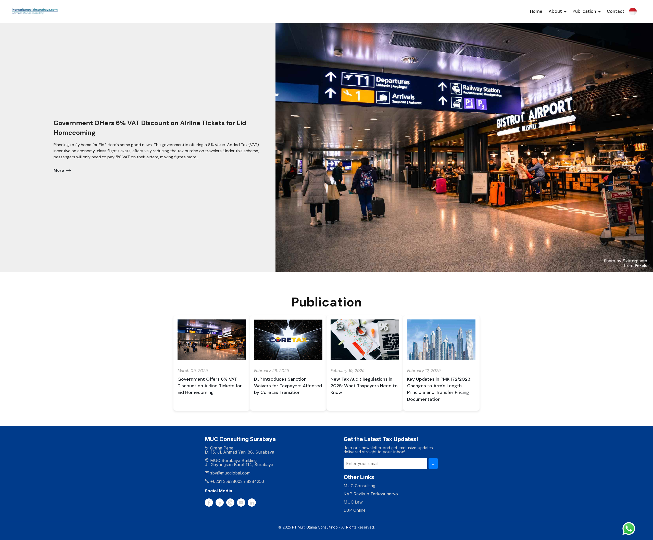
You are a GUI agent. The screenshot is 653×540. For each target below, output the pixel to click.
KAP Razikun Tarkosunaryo (371, 493)
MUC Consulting (359, 485)
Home (536, 11)
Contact (615, 11)
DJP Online (355, 510)
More (59, 170)
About (555, 11)
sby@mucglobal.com (230, 472)
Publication (584, 11)
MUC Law (353, 502)
